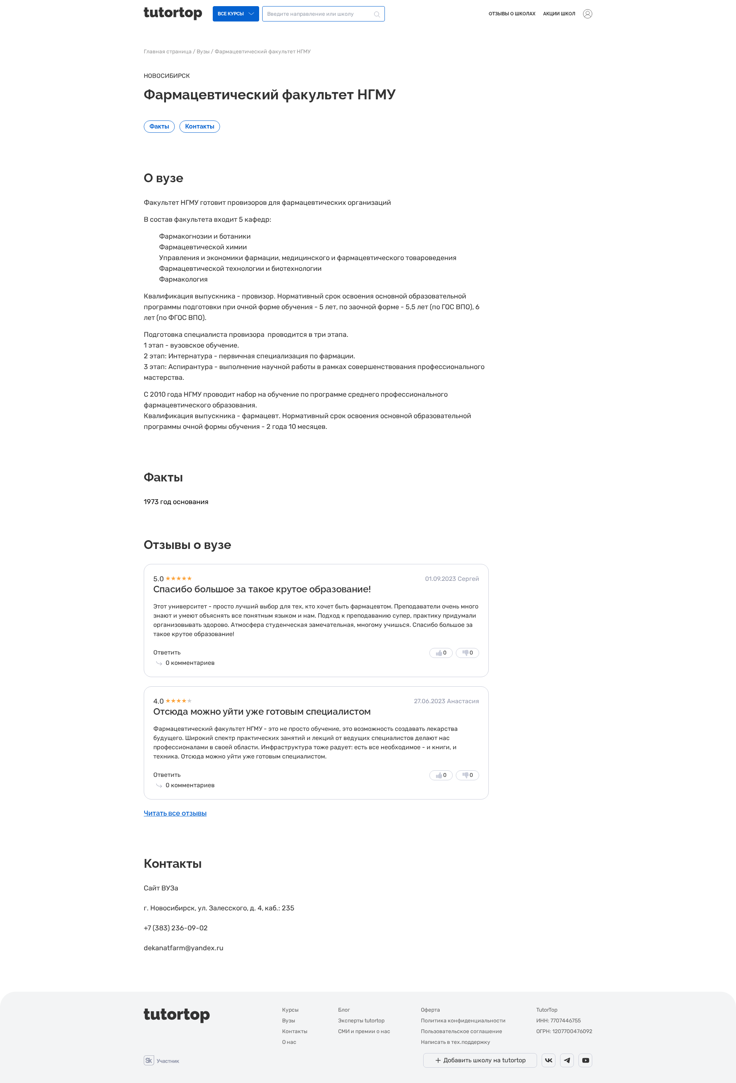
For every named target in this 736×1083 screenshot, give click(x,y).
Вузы (203, 51)
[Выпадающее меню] (587, 13)
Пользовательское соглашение (461, 1031)
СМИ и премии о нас (364, 1031)
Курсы (290, 1010)
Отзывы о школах (512, 13)
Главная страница (168, 51)
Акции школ (559, 13)
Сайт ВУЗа (161, 888)
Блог (344, 1010)
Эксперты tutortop (361, 1020)
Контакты (294, 1031)
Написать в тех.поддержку (455, 1042)
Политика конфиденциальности (463, 1020)
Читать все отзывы (175, 813)
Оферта (430, 1010)
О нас (289, 1042)
